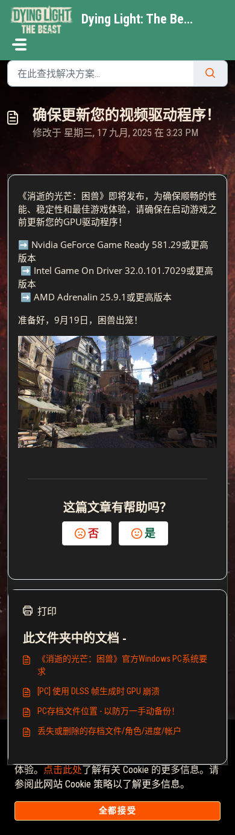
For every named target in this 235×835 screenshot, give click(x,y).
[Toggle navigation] (19, 44)
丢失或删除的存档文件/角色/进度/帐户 (109, 731)
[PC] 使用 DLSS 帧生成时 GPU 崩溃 (98, 691)
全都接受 (117, 810)
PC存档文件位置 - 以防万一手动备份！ (108, 711)
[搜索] (210, 73)
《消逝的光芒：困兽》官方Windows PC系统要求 (122, 665)
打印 (47, 611)
